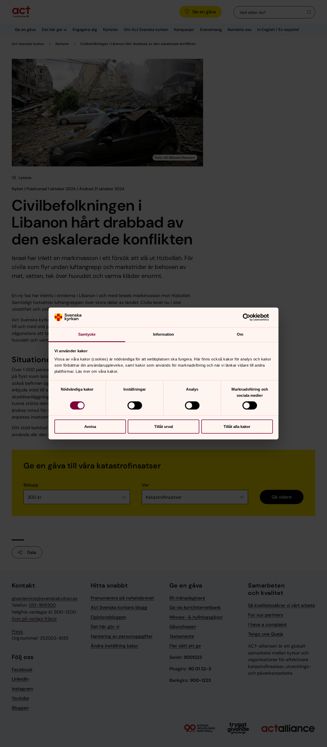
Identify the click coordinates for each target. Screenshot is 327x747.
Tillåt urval (163, 426)
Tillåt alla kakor (237, 426)
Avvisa (90, 426)
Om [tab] (240, 334)
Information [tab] (163, 334)
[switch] (134, 405)
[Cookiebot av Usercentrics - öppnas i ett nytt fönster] (250, 317)
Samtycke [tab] (87, 334)
